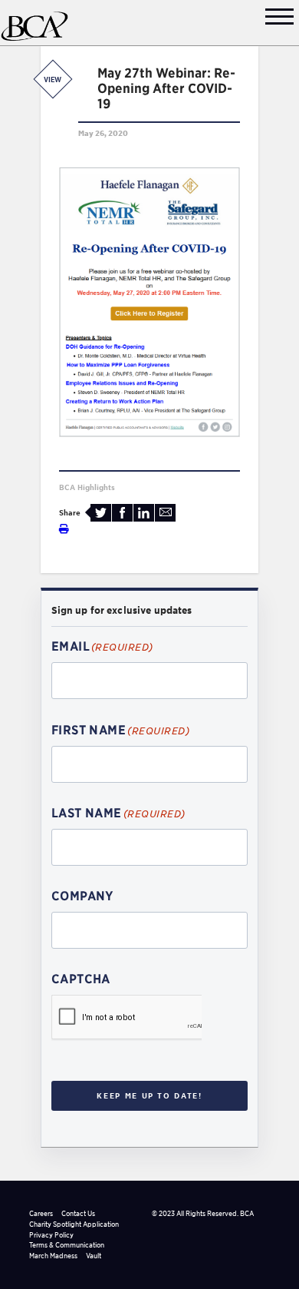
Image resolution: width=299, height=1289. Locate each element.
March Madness (53, 1255)
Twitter (100, 513)
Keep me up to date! (149, 1095)
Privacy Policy (51, 1235)
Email (165, 513)
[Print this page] (64, 529)
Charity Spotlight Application (74, 1224)
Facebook (122, 513)
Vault (93, 1255)
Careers (41, 1213)
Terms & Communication (66, 1245)
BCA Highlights (87, 487)
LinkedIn (143, 513)
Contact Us (78, 1213)
